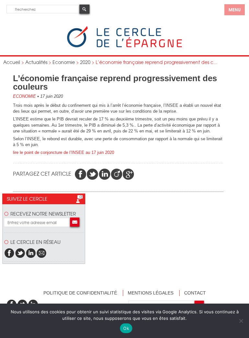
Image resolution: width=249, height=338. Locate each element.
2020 (85, 62)
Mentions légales (150, 292)
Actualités (36, 62)
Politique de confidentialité (80, 292)
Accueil (11, 62)
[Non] (241, 321)
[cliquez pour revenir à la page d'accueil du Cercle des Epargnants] (124, 46)
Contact (195, 292)
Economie (64, 62)
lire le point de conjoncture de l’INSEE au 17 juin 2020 (63, 152)
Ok (126, 328)
